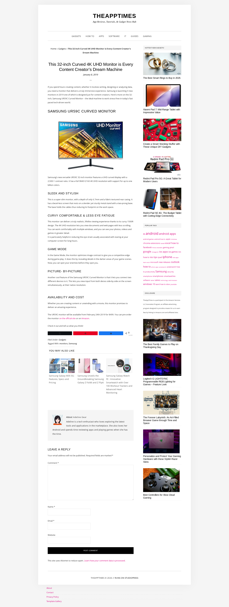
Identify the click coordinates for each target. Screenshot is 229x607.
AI (144, 233)
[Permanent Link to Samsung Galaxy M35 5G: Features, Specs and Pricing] (62, 360)
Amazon (85, 318)
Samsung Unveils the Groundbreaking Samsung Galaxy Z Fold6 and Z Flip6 (91, 379)
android (152, 233)
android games (148, 239)
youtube (173, 284)
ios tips (153, 257)
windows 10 (149, 284)
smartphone (147, 276)
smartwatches (169, 276)
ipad (160, 257)
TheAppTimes (114, 16)
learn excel (146, 262)
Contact (50, 592)
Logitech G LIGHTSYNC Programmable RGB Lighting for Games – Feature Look (159, 381)
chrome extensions (151, 243)
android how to (159, 239)
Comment (53, 463)
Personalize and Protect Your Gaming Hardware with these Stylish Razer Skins (162, 459)
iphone (167, 257)
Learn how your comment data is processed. (104, 560)
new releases (164, 262)
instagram (155, 252)
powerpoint (162, 267)
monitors (63, 343)
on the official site (67, 318)
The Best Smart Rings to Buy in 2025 (161, 78)
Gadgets (62, 48)
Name (51, 506)
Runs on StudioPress (126, 577)
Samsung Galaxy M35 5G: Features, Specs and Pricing (61, 379)
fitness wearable (157, 247)
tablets (157, 280)
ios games (173, 251)
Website (51, 535)
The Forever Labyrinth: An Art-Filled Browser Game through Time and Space (161, 420)
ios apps (163, 251)
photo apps (155, 267)
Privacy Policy (53, 597)
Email (51, 520)
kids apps (176, 257)
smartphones (158, 276)
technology (164, 280)
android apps (167, 234)
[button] (157, 36)
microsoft (154, 262)
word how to (161, 284)
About (49, 588)
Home (53, 48)
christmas (174, 239)
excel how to (172, 243)
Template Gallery (54, 601)
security (170, 272)
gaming (166, 247)
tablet (152, 280)
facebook (147, 247)
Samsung (73, 343)
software (146, 280)
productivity (150, 272)
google (147, 251)
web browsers (172, 280)
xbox (168, 284)
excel (163, 243)
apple (168, 239)
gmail (172, 247)
